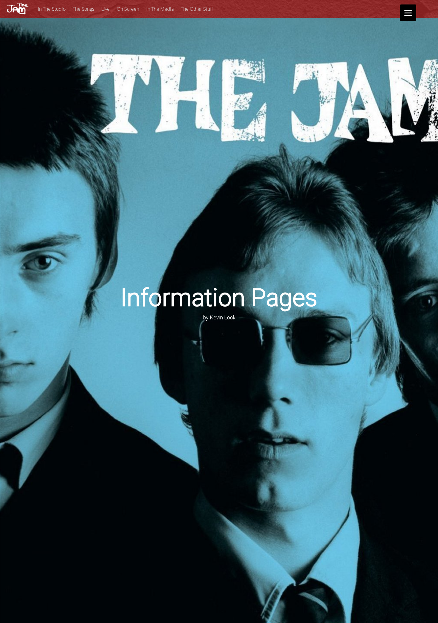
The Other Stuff (197, 9)
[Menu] (408, 12)
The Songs (83, 9)
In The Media (160, 9)
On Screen (128, 9)
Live (105, 9)
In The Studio (52, 9)
